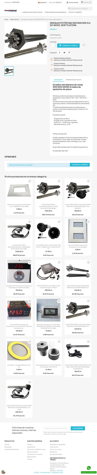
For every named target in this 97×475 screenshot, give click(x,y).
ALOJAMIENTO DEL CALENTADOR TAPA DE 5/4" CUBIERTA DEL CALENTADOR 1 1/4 (48, 247)
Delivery (29, 444)
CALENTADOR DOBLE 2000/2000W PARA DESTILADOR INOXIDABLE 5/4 (78, 287)
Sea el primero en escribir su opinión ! (21, 165)
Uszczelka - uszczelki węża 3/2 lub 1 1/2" (19, 366)
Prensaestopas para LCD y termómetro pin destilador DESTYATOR (48, 366)
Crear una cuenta (55, 449)
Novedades (8, 447)
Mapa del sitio (31, 457)
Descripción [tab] (58, 80)
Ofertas (6, 444)
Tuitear (64, 52)
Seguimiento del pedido (57, 444)
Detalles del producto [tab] (73, 80)
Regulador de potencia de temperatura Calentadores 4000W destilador (19, 287)
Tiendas (29, 459)
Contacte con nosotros (35, 454)
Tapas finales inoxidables (55, 12)
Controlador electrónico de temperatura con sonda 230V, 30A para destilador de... (19, 326)
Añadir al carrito (68, 45)
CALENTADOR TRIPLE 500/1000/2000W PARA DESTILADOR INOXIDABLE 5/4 (77, 325)
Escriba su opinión (80, 165)
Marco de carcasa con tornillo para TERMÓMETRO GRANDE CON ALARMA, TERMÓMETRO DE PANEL (48, 326)
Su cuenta (54, 441)
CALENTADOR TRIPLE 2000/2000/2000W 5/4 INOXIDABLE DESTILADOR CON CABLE (19, 247)
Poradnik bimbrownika (11, 449)
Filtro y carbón (75, 12)
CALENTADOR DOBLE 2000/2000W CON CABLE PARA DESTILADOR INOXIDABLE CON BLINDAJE (78, 367)
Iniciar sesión (54, 447)
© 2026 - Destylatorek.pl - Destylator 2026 (48, 472)
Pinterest (69, 52)
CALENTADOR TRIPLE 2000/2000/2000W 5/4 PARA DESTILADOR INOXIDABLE (48, 206)
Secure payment (32, 452)
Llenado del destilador (32, 12)
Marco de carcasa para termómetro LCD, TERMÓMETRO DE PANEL (19, 205)
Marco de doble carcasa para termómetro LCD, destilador (77, 246)
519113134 (16, 2)
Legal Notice (31, 447)
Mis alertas (53, 452)
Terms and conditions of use (36, 449)
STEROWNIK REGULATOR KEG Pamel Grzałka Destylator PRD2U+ (48, 287)
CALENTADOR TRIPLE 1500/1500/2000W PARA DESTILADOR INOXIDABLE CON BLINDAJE (78, 206)
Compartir (59, 52)
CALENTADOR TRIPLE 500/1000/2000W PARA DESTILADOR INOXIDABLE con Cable (19, 407)
